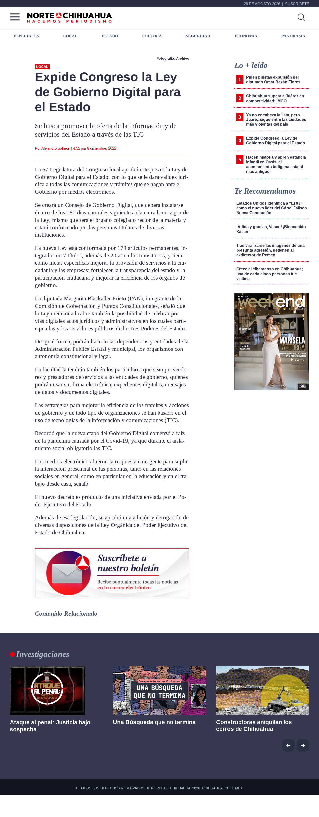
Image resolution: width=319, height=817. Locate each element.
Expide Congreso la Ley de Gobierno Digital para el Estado (275, 140)
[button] (303, 745)
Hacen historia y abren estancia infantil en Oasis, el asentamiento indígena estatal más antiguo (276, 164)
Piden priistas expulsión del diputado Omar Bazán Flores (273, 79)
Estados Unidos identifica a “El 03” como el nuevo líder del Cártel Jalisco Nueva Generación (271, 208)
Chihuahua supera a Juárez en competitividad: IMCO (275, 98)
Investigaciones (42, 654)
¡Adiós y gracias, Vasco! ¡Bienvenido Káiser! (271, 229)
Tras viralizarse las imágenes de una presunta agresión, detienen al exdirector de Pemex (270, 250)
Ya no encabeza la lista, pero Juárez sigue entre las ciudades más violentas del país (276, 119)
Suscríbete (297, 4)
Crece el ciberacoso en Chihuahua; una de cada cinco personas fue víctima (269, 274)
